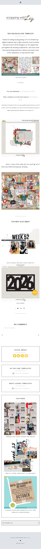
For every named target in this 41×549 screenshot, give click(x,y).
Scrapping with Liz (23, 537)
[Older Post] (39, 335)
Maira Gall (20, 543)
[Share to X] (17, 308)
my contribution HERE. (27, 91)
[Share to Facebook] (21, 308)
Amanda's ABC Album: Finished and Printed (20, 436)
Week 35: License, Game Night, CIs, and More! (21, 473)
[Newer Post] (2, 335)
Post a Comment (9, 328)
